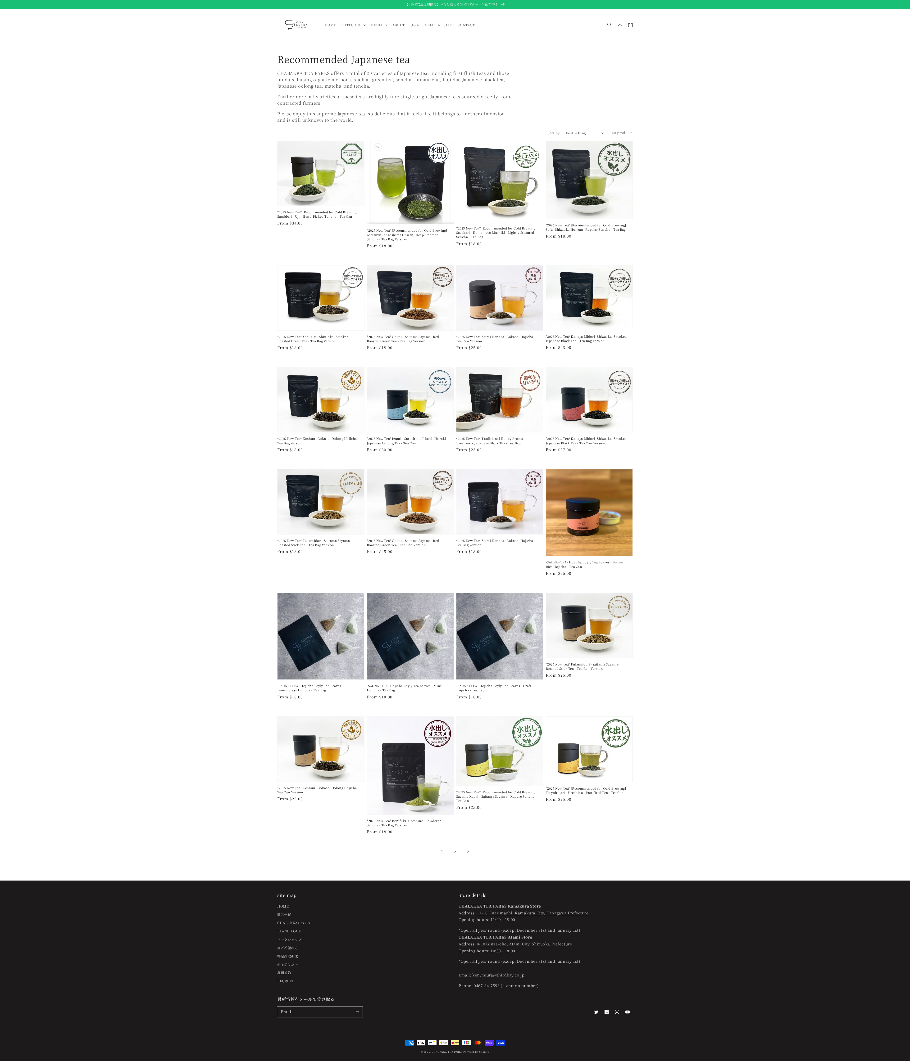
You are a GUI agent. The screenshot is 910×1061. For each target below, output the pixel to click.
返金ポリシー (287, 964)
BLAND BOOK (289, 931)
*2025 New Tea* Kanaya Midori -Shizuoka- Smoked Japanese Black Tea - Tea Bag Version (586, 338)
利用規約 (284, 972)
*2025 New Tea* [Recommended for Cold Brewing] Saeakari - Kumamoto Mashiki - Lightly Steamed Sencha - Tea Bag (496, 232)
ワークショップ (289, 939)
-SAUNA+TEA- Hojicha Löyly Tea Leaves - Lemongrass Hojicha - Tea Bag (310, 688)
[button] (609, 25)
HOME (283, 906)
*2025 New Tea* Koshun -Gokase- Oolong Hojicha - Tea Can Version (318, 790)
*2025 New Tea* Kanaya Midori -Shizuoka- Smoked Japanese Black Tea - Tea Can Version (586, 440)
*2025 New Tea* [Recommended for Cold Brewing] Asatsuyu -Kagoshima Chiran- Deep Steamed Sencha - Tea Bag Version (407, 234)
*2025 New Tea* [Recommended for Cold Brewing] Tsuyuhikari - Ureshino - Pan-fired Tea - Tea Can (586, 790)
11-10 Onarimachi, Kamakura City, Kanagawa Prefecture (532, 913)
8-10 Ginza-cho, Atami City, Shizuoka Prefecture (524, 944)
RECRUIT (285, 981)
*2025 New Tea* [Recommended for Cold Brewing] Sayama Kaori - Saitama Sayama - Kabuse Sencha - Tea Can (496, 796)
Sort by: (554, 132)
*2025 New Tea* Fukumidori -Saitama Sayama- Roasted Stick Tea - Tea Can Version (583, 666)
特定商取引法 (287, 956)
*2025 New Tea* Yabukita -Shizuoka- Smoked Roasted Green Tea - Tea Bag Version (313, 339)
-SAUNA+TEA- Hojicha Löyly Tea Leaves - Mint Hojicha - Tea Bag (404, 688)
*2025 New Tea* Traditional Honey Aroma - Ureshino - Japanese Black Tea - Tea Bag (490, 440)
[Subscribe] (357, 1012)
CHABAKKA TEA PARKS (447, 1051)
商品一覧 (284, 914)
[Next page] (468, 851)
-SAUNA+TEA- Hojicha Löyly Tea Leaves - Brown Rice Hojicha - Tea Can (584, 564)
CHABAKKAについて (294, 922)
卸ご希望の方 (287, 947)
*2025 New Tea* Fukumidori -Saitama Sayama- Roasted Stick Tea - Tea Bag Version (314, 543)
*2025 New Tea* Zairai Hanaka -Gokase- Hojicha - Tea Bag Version (495, 543)
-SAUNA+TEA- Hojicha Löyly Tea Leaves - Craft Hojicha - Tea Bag (493, 688)
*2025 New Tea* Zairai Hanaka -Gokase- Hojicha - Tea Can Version (495, 339)
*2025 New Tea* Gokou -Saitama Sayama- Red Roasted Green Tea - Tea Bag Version (403, 339)
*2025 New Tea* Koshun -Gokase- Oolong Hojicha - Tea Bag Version (318, 440)
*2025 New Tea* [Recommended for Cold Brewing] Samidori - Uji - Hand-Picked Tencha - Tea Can (317, 214)
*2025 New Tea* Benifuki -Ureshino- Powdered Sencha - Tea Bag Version (404, 823)
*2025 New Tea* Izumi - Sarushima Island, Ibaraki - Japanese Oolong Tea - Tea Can (407, 440)
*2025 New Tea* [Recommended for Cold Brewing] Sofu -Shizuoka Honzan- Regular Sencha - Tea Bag (586, 227)
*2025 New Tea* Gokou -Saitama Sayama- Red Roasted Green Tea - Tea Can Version (403, 543)
